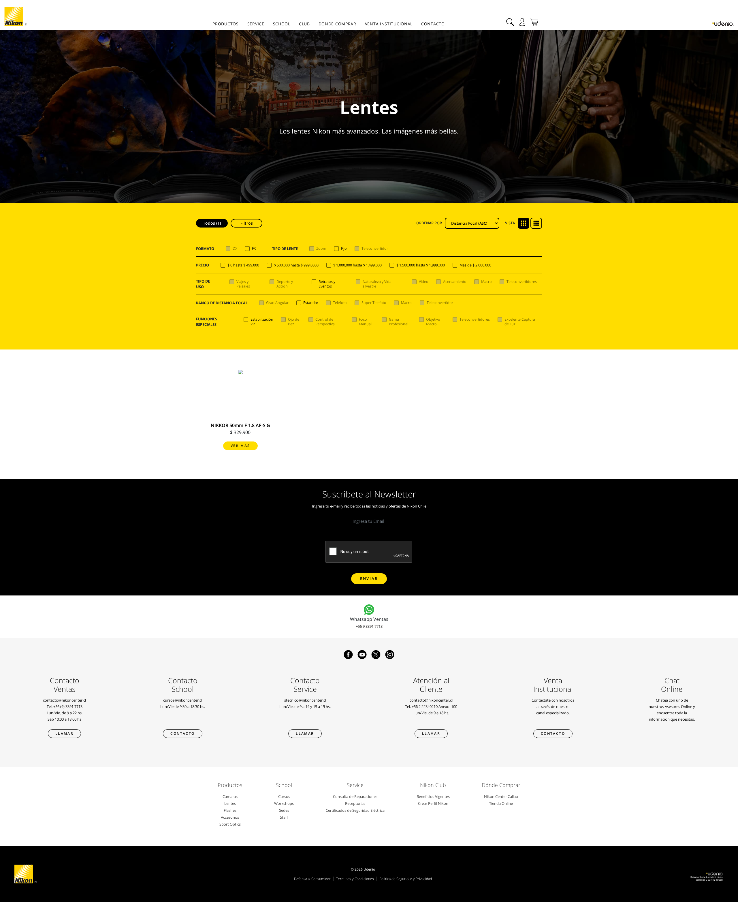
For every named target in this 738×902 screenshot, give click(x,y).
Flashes (230, 810)
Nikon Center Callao (501, 796)
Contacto (433, 24)
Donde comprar (337, 24)
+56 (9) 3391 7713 (67, 706)
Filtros (246, 223)
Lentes (230, 803)
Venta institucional (389, 24)
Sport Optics (230, 824)
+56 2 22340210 (425, 706)
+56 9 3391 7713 (369, 626)
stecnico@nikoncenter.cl (305, 700)
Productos (225, 24)
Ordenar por (429, 223)
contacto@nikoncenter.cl (64, 700)
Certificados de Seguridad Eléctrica (355, 810)
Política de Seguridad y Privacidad (405, 878)
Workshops (284, 803)
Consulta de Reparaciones (355, 796)
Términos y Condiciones (355, 878)
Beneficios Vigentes (433, 796)
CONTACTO (553, 733)
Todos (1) (212, 223)
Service (255, 24)
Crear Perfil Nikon (433, 803)
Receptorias (355, 803)
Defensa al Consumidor (312, 878)
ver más (240, 445)
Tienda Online (501, 803)
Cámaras (230, 796)
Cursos (284, 796)
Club (304, 24)
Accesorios (230, 817)
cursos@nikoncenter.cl (182, 700)
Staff (284, 817)
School (281, 24)
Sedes (284, 810)
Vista (510, 223)
